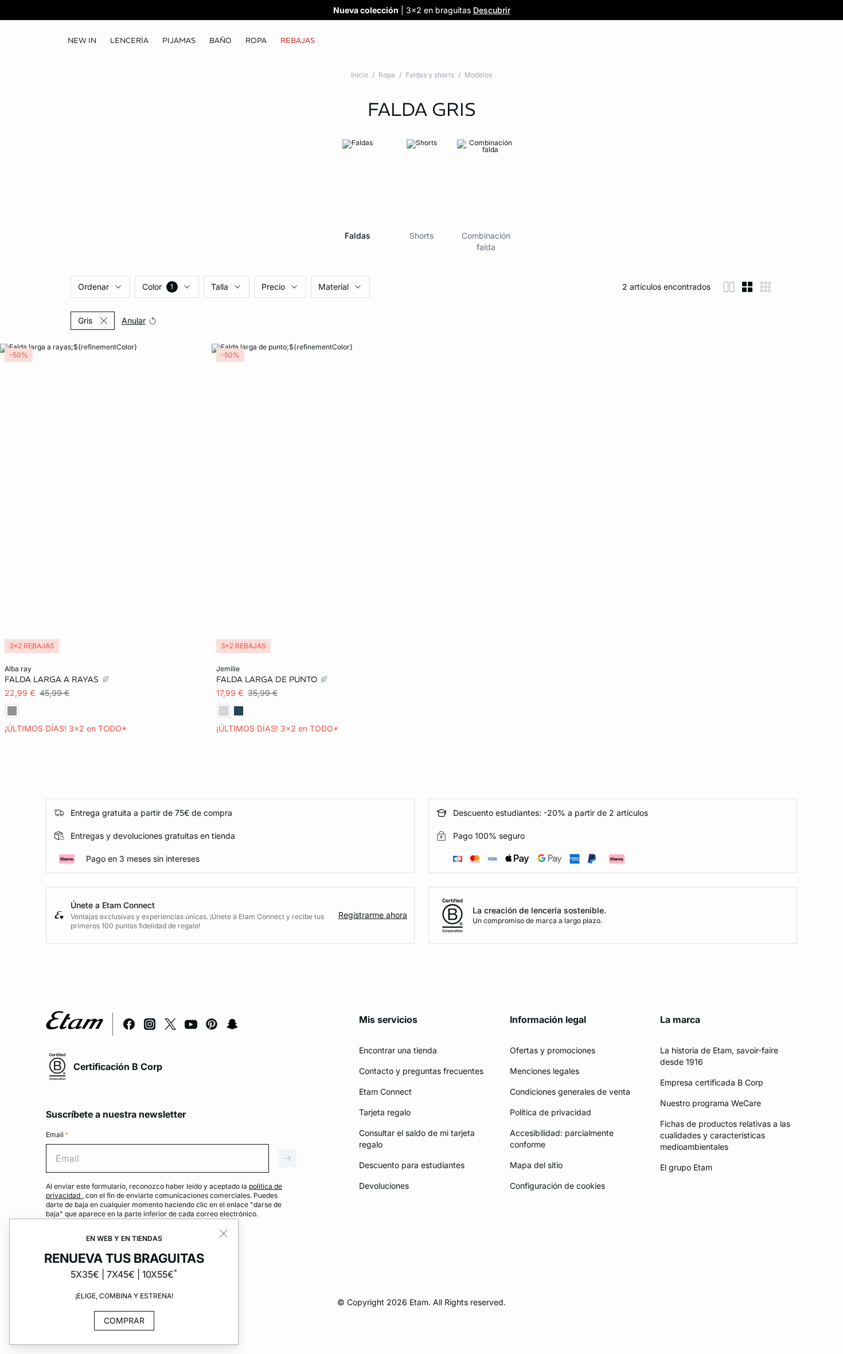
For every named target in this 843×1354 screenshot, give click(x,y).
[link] (82, 40)
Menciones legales (544, 1071)
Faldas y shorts (429, 75)
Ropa (386, 75)
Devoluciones (384, 1185)
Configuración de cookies (557, 1185)
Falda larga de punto (267, 679)
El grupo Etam (686, 1167)
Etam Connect (385, 1091)
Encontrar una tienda (398, 1050)
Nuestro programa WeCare (710, 1103)
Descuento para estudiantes (412, 1165)
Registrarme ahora (372, 915)
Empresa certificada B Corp (711, 1082)
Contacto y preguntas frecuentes (421, 1071)
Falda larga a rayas (53, 679)
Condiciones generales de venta (570, 1091)
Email (57, 1134)
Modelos (478, 75)
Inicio (359, 75)
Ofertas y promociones (552, 1050)
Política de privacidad (550, 1112)
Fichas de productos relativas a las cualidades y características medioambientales (725, 1135)
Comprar (124, 1320)
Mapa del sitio (536, 1165)
